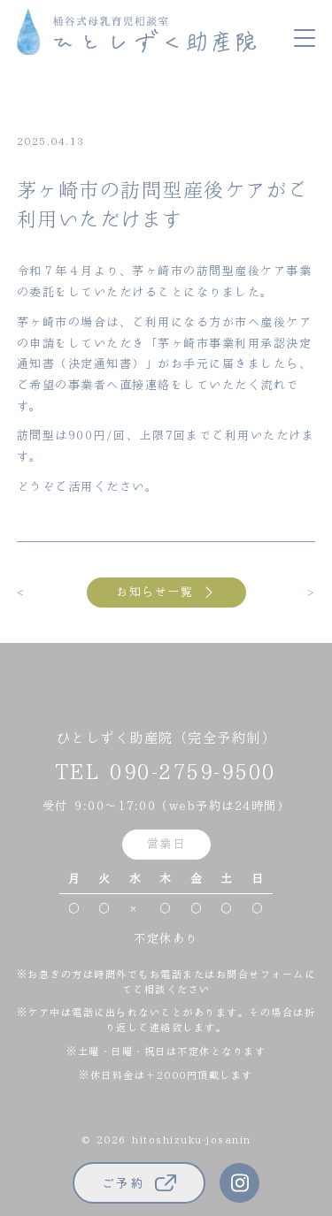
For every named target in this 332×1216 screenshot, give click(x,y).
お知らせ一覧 (154, 592)
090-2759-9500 (193, 772)
